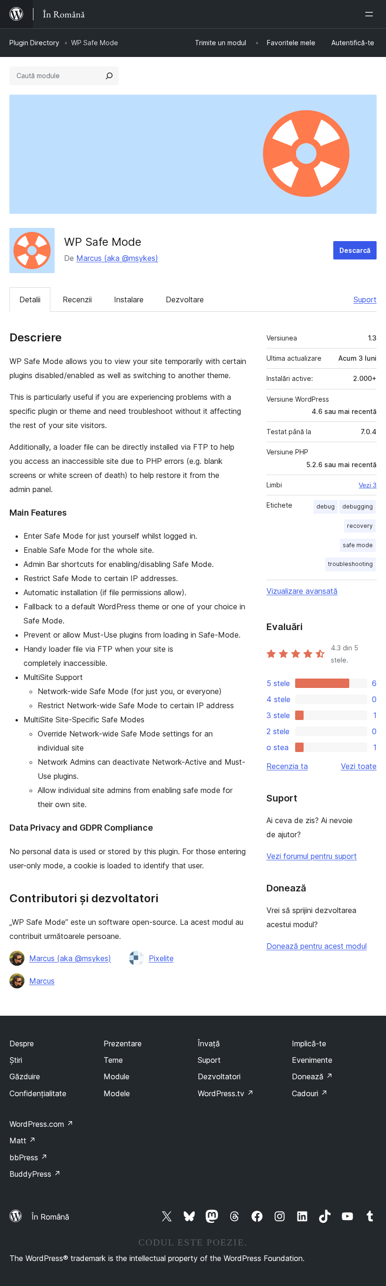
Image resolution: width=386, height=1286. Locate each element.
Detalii (29, 299)
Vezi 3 (368, 485)
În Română (50, 1216)
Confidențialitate (37, 1093)
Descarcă (354, 250)
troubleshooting (350, 563)
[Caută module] (109, 75)
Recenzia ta (287, 766)
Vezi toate (359, 766)
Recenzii (77, 299)
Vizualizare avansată (302, 591)
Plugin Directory (34, 43)
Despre (21, 1043)
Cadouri (310, 1093)
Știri (15, 1060)
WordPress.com (41, 1124)
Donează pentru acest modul (316, 946)
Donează (312, 1076)
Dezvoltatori (219, 1076)
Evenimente (312, 1060)
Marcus (42, 981)
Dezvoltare (185, 299)
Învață (209, 1043)
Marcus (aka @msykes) (117, 258)
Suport (365, 299)
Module (116, 1076)
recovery (360, 525)
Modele (117, 1093)
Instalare (129, 299)
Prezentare (123, 1043)
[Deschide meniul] (371, 14)
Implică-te (309, 1043)
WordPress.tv (226, 1093)
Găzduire (24, 1076)
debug (325, 506)
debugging (357, 506)
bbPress (28, 1157)
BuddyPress (35, 1174)
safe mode (358, 545)
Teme (113, 1060)
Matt (22, 1140)
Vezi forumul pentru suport (311, 856)
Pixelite (161, 958)
